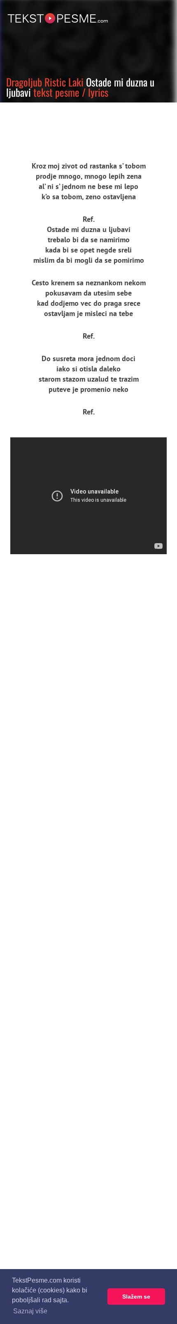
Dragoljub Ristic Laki (45, 81)
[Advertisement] (76, 125)
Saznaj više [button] (30, 1311)
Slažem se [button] (136, 1296)
